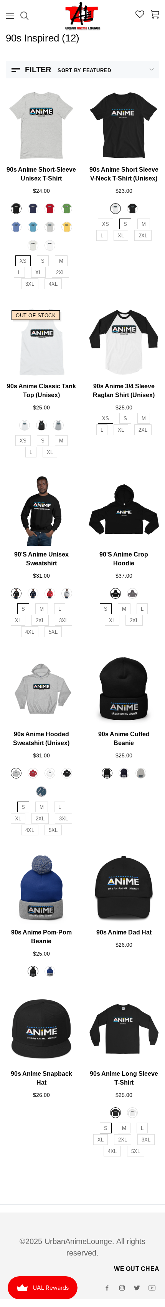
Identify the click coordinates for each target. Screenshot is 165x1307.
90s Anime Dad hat (124, 932)
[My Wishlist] (139, 15)
